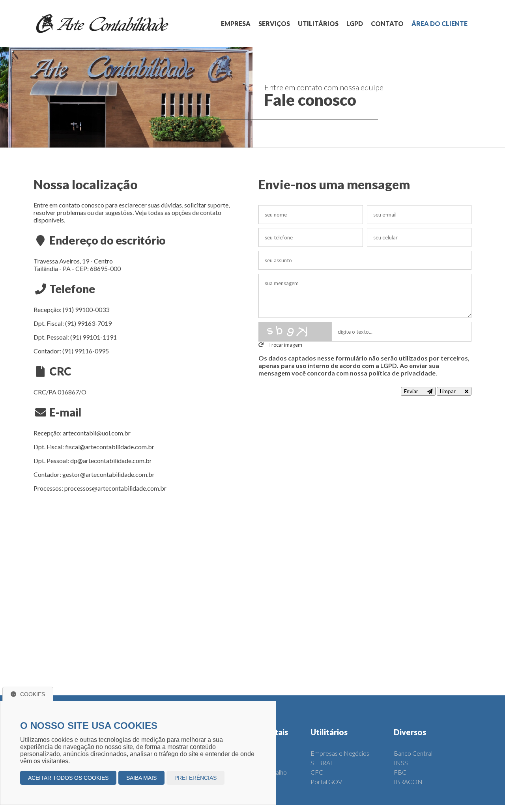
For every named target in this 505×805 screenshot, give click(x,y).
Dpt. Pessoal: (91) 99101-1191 (75, 337)
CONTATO (387, 23)
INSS (401, 762)
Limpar (448, 391)
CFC (316, 772)
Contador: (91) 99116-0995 (71, 351)
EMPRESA (236, 23)
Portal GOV (326, 781)
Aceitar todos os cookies (68, 778)
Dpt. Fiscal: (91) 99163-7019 (73, 323)
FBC (400, 772)
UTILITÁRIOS (318, 23)
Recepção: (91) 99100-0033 (71, 309)
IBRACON (408, 781)
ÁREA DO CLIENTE (439, 23)
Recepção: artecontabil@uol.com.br (82, 433)
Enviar (411, 391)
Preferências (195, 778)
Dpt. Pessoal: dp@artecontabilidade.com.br (93, 460)
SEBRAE (322, 762)
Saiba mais (141, 778)
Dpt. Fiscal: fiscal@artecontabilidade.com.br (94, 446)
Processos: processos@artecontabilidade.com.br (100, 488)
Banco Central (413, 753)
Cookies (32, 694)
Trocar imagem (284, 345)
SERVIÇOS (274, 23)
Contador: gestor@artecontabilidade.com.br (94, 474)
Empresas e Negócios (339, 753)
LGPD (354, 23)
